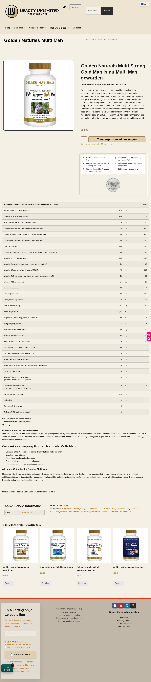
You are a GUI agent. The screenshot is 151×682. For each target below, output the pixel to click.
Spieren (83, 512)
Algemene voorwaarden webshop (69, 609)
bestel (94, 39)
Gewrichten (92, 509)
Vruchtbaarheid (125, 512)
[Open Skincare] (25, 27)
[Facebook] (115, 605)
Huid (113, 509)
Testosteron (113, 512)
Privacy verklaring (69, 612)
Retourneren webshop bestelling (69, 618)
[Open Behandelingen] (68, 27)
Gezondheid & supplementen (19, 644)
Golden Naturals (26, 512)
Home (88, 39)
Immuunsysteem (123, 509)
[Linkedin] (127, 605)
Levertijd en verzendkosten (69, 615)
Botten (76, 509)
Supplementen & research (97, 512)
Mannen (63, 512)
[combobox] (93, 11)
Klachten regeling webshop (69, 621)
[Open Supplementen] (46, 27)
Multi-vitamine (73, 512)
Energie (83, 509)
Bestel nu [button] (8, 583)
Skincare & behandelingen (18, 647)
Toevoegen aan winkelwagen (117, 139)
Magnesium (54, 512)
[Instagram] (133, 605)
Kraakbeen (134, 509)
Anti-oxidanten (67, 509)
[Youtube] (121, 605)
